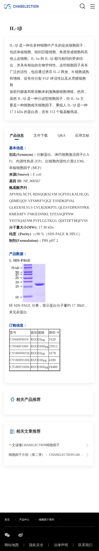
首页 (7, 520)
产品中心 (24, 520)
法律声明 (61, 545)
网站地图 (12, 545)
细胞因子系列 (46, 520)
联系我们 (85, 545)
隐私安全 (36, 545)
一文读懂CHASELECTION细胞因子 (34, 445)
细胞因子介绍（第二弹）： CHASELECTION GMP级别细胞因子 (48, 455)
